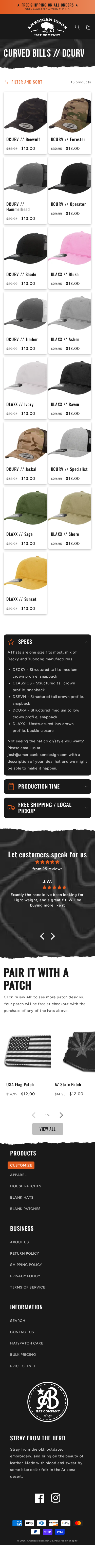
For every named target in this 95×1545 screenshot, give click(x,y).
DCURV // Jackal (21, 469)
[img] (47, 862)
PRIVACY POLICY (25, 1276)
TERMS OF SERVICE (27, 1287)
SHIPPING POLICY (26, 1265)
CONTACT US (22, 1332)
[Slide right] (61, 1115)
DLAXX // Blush (65, 274)
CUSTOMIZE (21, 1165)
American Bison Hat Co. (40, 1540)
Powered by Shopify (66, 1540)
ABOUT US (19, 1242)
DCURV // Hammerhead (18, 207)
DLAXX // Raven (65, 404)
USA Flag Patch (20, 1084)
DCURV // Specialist (69, 469)
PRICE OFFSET (23, 1366)
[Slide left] (34, 1115)
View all (48, 1129)
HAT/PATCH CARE (26, 1343)
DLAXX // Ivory (20, 404)
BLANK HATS (22, 1197)
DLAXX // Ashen (65, 339)
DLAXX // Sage (19, 534)
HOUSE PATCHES (26, 1186)
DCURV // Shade (21, 274)
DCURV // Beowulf (23, 139)
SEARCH (18, 1321)
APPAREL (18, 1175)
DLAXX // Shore (65, 534)
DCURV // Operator (68, 204)
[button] (6, 27)
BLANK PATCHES (25, 1209)
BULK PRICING (23, 1355)
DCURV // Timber (22, 339)
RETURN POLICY (24, 1253)
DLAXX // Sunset (21, 599)
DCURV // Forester (68, 139)
